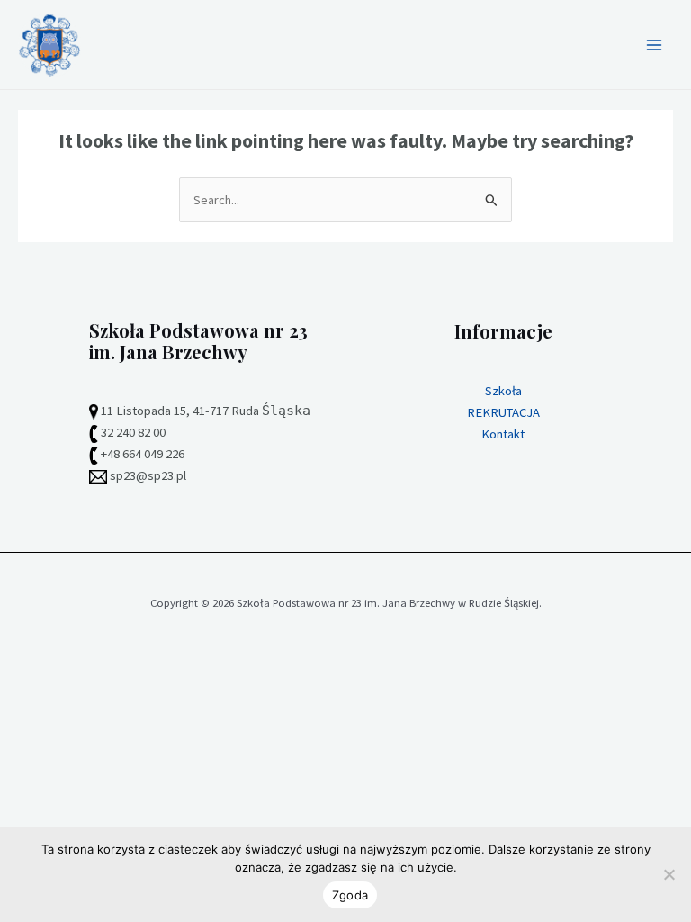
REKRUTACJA (503, 412)
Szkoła (503, 391)
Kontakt (503, 434)
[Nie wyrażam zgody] (669, 874)
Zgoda (350, 895)
